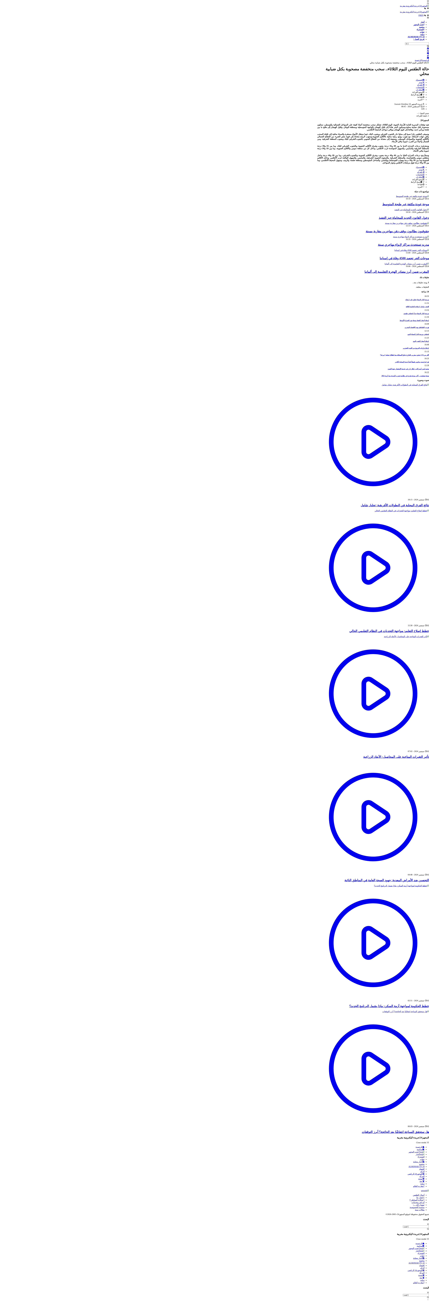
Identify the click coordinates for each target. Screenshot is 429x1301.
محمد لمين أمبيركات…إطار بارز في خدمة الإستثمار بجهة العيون (408, 369)
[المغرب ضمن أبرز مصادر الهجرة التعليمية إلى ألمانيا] (407, 264)
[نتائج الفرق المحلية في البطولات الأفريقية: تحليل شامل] (405, 385)
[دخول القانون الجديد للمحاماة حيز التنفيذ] (411, 210)
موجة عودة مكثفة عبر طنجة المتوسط (405, 204)
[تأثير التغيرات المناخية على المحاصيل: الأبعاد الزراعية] (406, 636)
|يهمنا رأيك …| (419, 1205)
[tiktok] (428, 55)
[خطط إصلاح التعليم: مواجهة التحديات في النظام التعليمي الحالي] (402, 511)
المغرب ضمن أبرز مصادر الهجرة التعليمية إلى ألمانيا (397, 271)
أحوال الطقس (419, 1195)
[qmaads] (425, 1190)
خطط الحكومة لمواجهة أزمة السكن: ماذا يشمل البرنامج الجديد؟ (389, 1006)
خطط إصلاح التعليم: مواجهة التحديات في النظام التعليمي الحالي (389, 631)
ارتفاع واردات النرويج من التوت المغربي (416, 348)
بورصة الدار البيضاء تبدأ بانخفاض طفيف (416, 313)
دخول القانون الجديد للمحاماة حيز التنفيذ (404, 217)
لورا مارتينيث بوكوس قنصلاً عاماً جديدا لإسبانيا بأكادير (412, 362)
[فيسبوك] (428, 48)
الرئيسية (425, 60)
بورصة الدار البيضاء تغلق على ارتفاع (417, 300)
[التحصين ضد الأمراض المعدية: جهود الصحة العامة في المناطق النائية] (373, 872)
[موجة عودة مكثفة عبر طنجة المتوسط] (412, 196)
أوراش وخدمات (418, 1202)
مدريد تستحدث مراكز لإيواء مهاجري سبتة (403, 244)
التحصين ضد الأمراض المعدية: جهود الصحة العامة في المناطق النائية (387, 880)
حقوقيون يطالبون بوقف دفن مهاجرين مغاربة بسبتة (397, 231)
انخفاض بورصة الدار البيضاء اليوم (418, 334)
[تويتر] (428, 51)
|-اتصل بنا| (420, 1197)
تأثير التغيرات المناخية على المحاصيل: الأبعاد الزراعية (396, 756)
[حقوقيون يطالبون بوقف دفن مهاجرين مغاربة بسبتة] (407, 223)
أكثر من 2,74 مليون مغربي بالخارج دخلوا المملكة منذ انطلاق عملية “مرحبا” (404, 355)
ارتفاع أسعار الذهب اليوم (421, 341)
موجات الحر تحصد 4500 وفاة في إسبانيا (404, 258)
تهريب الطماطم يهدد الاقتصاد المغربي (417, 327)
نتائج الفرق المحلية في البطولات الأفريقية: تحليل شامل (395, 505)
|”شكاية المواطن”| (417, 1200)
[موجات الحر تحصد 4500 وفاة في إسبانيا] (411, 250)
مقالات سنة (420, 1210)
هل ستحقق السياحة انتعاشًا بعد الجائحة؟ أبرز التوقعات (395, 1132)
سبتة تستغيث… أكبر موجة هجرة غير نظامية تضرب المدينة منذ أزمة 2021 (405, 376)
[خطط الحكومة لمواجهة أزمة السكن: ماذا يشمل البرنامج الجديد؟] (401, 886)
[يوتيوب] (428, 53)
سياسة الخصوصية (417, 1207)
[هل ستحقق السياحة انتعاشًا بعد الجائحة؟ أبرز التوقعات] (405, 1011)
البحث (405, 1227)
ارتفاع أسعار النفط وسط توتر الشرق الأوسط (414, 320)
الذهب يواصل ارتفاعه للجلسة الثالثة (417, 306)
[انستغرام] (428, 58)
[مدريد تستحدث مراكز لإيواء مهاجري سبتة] (411, 237)
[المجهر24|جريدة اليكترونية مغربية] (414, 6)
